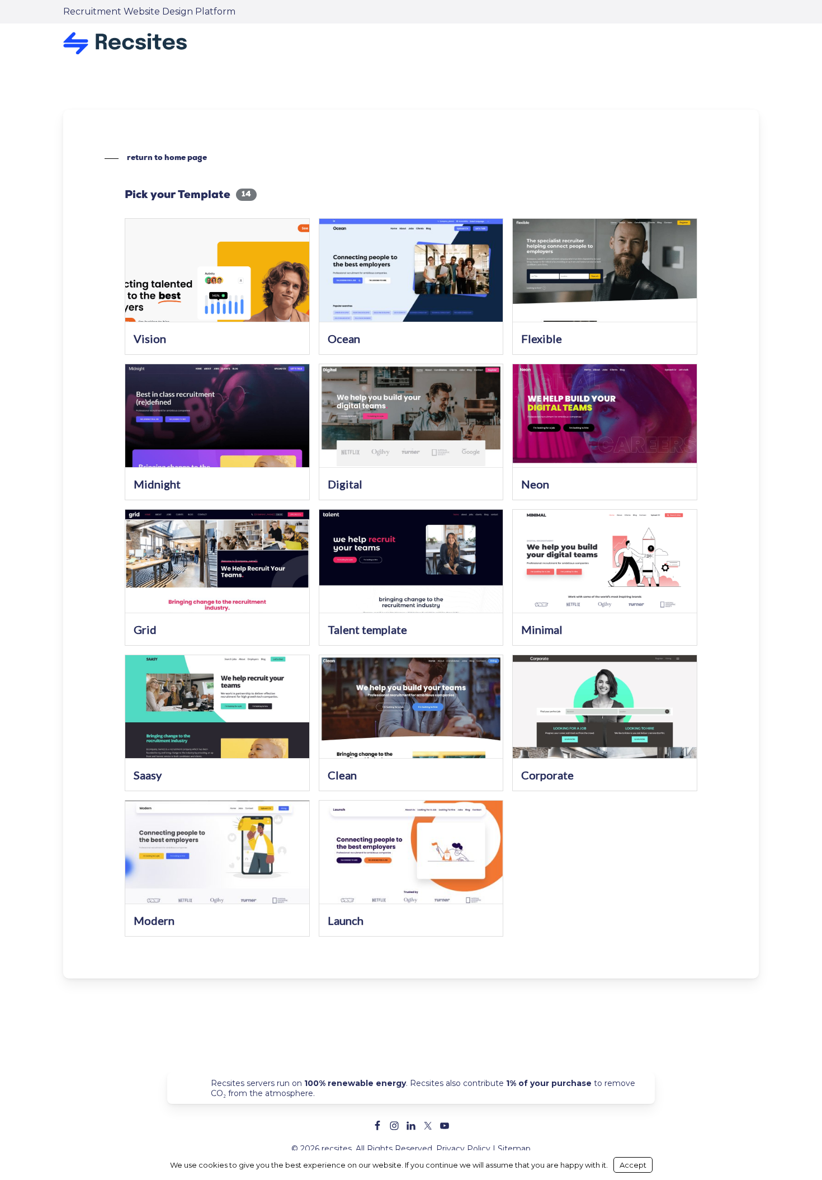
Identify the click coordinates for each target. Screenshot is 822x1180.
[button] (156, 158)
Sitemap (514, 1149)
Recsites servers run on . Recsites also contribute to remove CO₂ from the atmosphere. (423, 1088)
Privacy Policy (463, 1149)
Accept (633, 1164)
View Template (217, 277)
